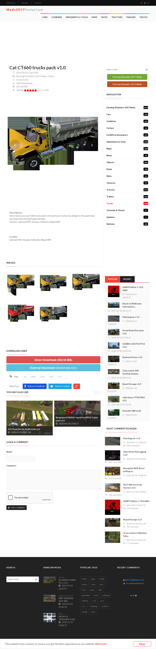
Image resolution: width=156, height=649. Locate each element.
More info (101, 643)
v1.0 (94, 601)
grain (93, 579)
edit (100, 590)
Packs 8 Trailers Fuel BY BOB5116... (67, 619)
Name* (9, 452)
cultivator (106, 595)
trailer (84, 579)
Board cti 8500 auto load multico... (132, 305)
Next (92, 145)
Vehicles (126, 224)
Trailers (131, 17)
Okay (142, 644)
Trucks (143, 17)
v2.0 (83, 590)
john (101, 584)
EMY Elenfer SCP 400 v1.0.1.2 (66, 601)
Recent (127, 279)
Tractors (116, 17)
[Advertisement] (79, 42)
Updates (126, 217)
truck (96, 595)
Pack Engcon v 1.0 (130, 317)
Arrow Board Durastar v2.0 (133, 332)
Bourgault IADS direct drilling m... (134, 470)
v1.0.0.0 (104, 606)
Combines (56, 17)
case (102, 601)
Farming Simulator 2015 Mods (127, 84)
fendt (102, 579)
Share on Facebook (36, 386)
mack (92, 590)
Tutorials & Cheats (126, 210)
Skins (126, 176)
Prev (14, 145)
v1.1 (83, 606)
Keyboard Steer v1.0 (132, 357)
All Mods (24, 3)
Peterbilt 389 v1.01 (131, 411)
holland (85, 601)
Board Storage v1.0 (131, 384)
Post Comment (18, 508)
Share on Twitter (62, 386)
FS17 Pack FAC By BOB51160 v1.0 (24, 429)
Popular (112, 279)
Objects (126, 162)
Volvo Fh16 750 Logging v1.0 (134, 453)
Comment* (11, 465)
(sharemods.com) (53, 368)
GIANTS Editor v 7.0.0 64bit (132, 288)
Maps (94, 17)
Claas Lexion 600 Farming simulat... (130, 372)
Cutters (126, 128)
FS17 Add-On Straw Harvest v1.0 (132, 486)
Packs (104, 17)
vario (93, 584)
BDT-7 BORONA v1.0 (134, 580)
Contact (38, 3)
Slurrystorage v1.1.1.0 (68, 581)
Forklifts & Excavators (126, 135)
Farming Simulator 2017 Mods (31, 76)
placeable (86, 595)
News (126, 155)
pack (93, 612)
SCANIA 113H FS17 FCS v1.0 (133, 345)
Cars (45, 17)
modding (93, 606)
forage (84, 612)
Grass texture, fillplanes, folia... (135, 534)
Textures (126, 183)
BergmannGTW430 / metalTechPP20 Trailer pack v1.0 (77, 419)
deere (84, 584)
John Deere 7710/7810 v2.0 (133, 399)
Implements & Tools (77, 17)
